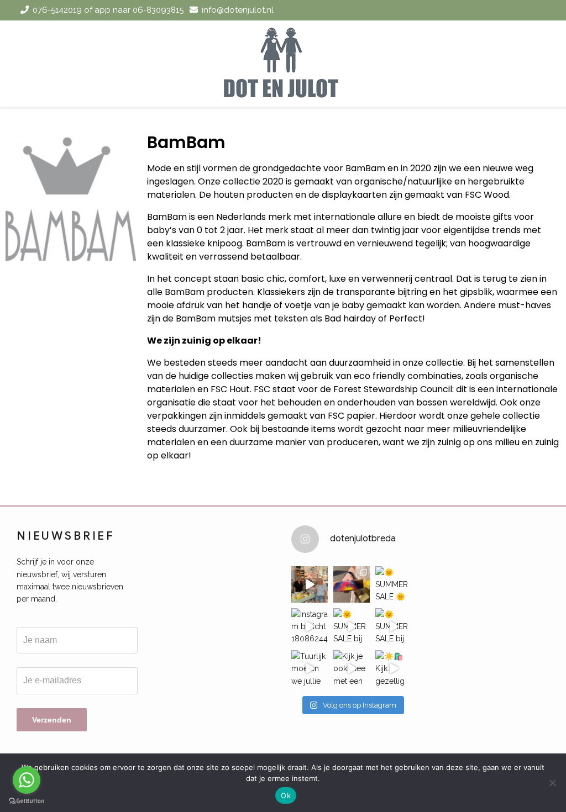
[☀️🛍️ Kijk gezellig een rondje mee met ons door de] (393, 668)
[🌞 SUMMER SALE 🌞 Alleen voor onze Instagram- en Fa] (393, 584)
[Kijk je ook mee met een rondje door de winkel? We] (351, 668)
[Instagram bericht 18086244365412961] (309, 626)
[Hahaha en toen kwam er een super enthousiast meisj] (309, 584)
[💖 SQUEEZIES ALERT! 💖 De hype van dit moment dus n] (351, 584)
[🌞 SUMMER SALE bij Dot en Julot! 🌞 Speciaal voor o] (351, 626)
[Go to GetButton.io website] (26, 801)
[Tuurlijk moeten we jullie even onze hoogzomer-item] (309, 668)
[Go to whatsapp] (26, 780)
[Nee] (552, 782)
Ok (286, 795)
